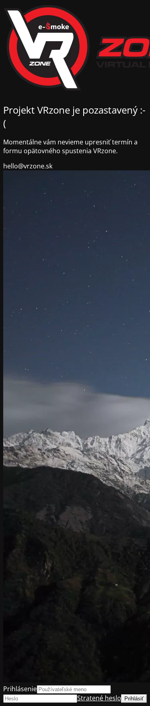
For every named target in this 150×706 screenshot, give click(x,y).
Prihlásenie (20, 688)
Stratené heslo (99, 698)
